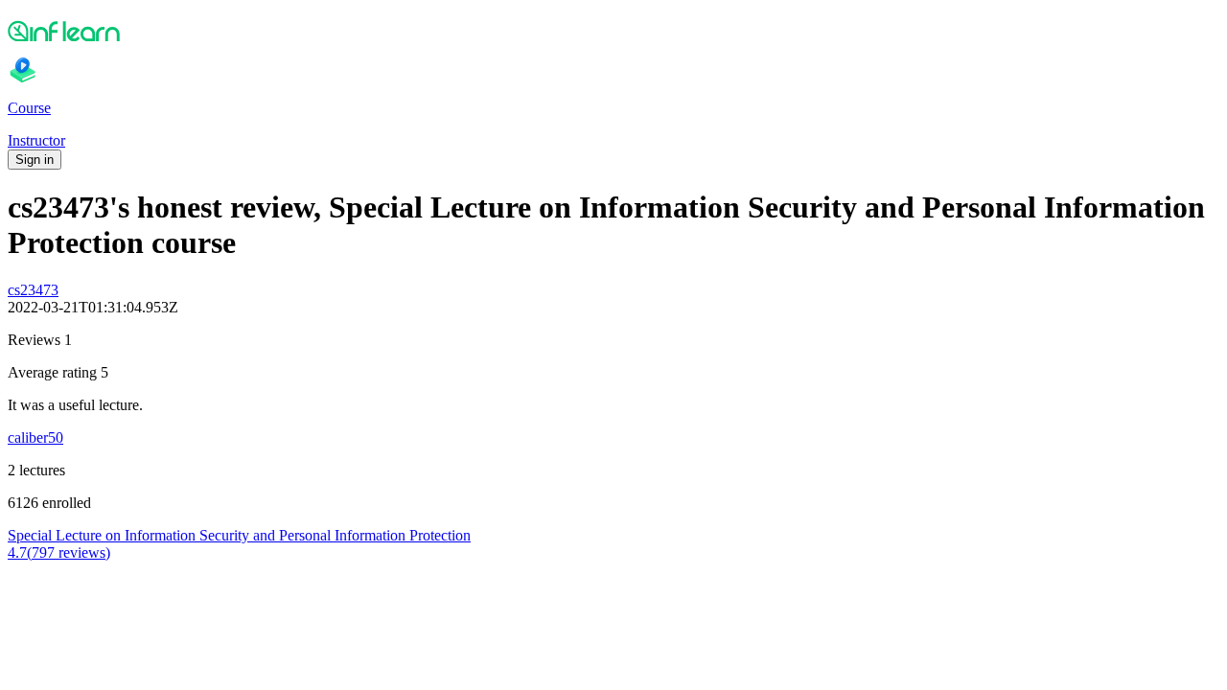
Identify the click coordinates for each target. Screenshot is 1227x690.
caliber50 (35, 437)
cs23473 (33, 290)
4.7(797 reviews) (59, 552)
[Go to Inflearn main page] (613, 31)
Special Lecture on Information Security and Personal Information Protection (239, 535)
